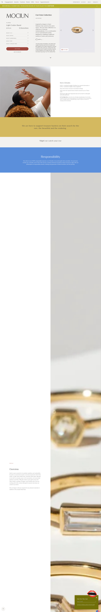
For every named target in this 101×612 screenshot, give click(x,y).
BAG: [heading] (89, 2)
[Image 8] (91, 49)
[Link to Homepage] (17, 15)
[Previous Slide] (61, 30)
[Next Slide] (93, 30)
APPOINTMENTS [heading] (76, 2)
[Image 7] (90, 49)
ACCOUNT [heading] (83, 2)
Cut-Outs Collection (44, 15)
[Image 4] (87, 49)
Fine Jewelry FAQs (51, 51)
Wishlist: (95, 2)
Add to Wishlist (17, 52)
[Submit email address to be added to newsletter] (95, 601)
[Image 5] (88, 49)
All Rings (8, 22)
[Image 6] (89, 49)
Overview (14, 469)
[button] (2, 2)
